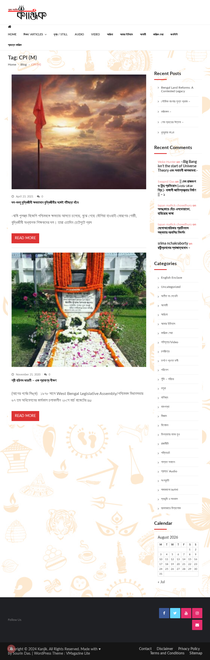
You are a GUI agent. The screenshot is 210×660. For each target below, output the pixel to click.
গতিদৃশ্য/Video (169, 342)
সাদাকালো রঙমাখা (169, 489)
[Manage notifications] (11, 649)
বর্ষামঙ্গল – (166, 111)
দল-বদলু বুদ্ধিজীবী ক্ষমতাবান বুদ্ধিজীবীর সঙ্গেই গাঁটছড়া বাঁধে (45, 202)
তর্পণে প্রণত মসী (169, 360)
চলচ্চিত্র (165, 351)
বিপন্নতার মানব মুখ (170, 434)
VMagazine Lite (78, 653)
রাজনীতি (165, 443)
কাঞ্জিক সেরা (158, 34)
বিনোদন (164, 425)
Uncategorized (171, 286)
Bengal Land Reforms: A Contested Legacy (177, 89)
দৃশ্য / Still (61, 34)
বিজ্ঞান (164, 415)
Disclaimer (165, 649)
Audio (79, 34)
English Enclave (171, 277)
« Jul (161, 582)
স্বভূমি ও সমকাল (169, 498)
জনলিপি (174, 34)
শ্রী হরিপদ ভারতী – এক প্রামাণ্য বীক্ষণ (34, 380)
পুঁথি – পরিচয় (167, 379)
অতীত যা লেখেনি (169, 296)
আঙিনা (110, 34)
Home (12, 34)
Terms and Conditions (167, 653)
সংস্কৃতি (165, 480)
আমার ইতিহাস (126, 34)
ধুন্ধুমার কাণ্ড (167, 132)
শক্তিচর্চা (165, 452)
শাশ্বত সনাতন (168, 462)
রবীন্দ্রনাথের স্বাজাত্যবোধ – (174, 248)
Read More (25, 238)
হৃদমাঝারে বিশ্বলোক (171, 508)
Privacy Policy (189, 649)
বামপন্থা (165, 406)
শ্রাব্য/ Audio (169, 471)
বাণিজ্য (164, 397)
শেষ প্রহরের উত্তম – (172, 122)
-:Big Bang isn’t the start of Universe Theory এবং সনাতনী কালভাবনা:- (178, 166)
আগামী (143, 34)
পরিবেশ (164, 369)
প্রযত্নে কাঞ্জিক (15, 45)
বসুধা (163, 388)
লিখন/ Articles (33, 34)
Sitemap (196, 653)
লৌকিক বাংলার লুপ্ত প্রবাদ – (175, 101)
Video (95, 34)
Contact (145, 649)
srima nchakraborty (173, 243)
